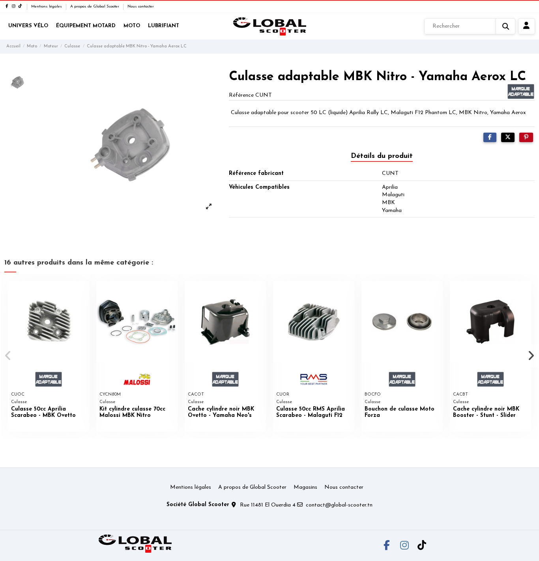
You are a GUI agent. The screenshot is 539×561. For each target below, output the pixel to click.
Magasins (305, 487)
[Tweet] (508, 138)
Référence (241, 95)
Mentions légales (47, 6)
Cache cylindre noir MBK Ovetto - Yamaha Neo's (221, 412)
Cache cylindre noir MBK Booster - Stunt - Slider (486, 412)
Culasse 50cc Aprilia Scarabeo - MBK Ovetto (43, 412)
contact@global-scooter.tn (339, 505)
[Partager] (489, 138)
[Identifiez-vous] (526, 26)
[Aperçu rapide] (83, 293)
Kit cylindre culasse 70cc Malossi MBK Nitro (132, 412)
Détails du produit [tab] (382, 156)
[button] (8, 355)
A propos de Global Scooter (95, 6)
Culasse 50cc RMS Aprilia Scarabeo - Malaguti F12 (310, 412)
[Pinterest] (526, 138)
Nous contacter (140, 6)
